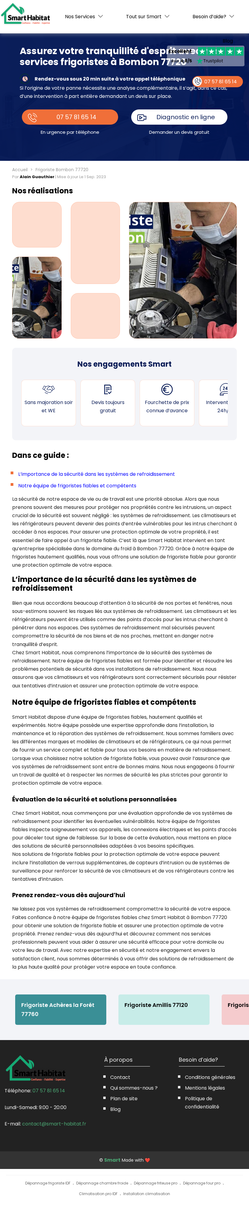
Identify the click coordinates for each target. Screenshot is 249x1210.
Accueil (20, 170)
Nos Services (80, 16)
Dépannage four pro (201, 1183)
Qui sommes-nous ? (134, 1087)
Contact (120, 1077)
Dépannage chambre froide (102, 1183)
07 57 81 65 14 (76, 117)
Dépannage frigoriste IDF (47, 1183)
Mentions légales (205, 1087)
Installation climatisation (146, 1193)
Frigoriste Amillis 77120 (156, 1005)
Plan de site (124, 1098)
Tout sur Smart (144, 16)
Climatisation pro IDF (98, 1193)
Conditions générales (210, 1077)
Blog (228, 41)
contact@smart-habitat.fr (54, 1123)
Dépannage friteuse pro (155, 1183)
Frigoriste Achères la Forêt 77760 (57, 1009)
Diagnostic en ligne (185, 117)
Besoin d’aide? (209, 16)
